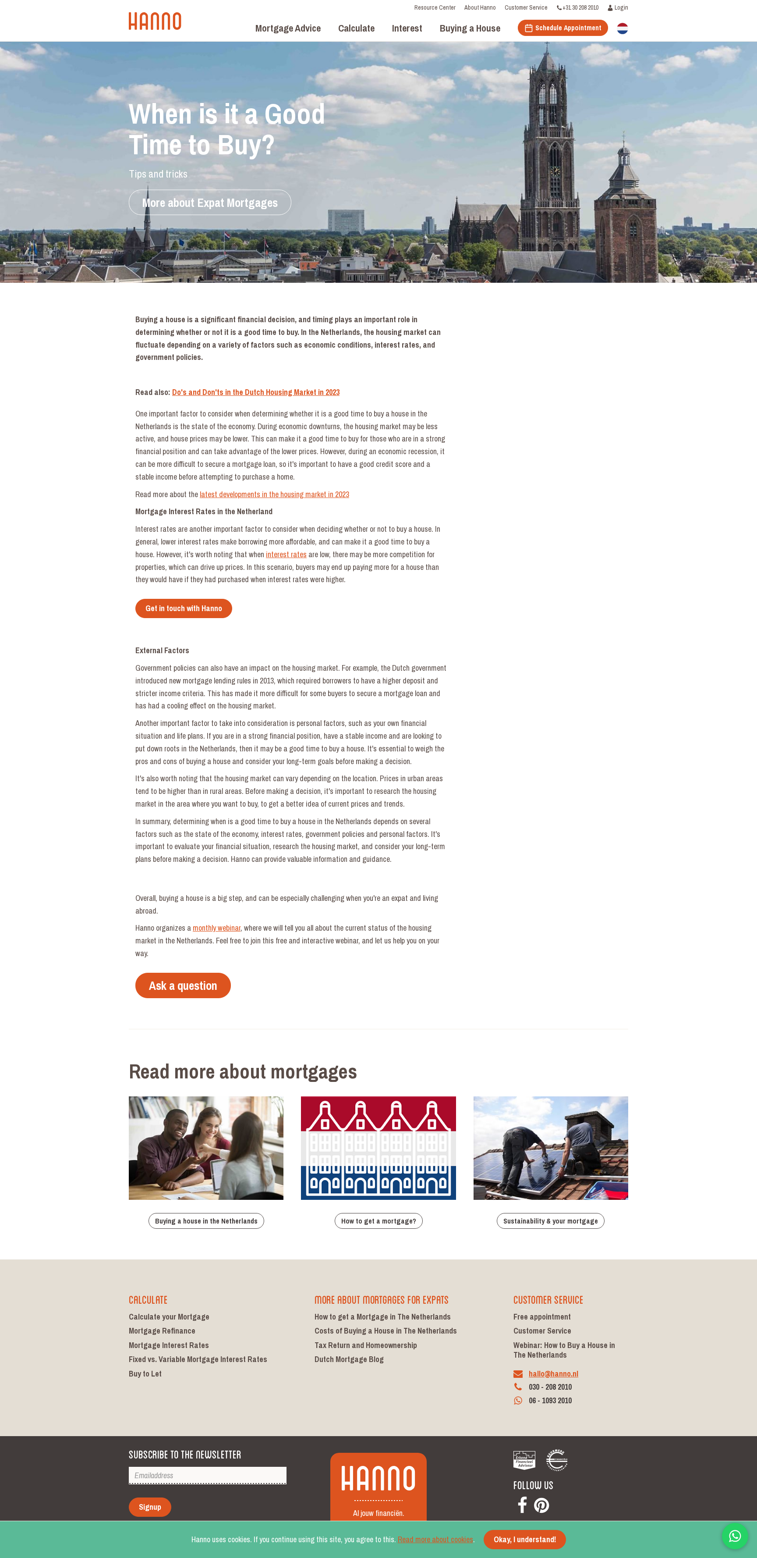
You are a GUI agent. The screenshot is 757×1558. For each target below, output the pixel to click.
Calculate (148, 1298)
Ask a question (183, 985)
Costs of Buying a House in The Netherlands (386, 1330)
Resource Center (435, 7)
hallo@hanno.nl (553, 1373)
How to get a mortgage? (378, 1221)
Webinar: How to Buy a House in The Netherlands (564, 1350)
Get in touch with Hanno (183, 608)
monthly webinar (217, 927)
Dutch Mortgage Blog (349, 1359)
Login (620, 7)
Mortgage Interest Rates (169, 1345)
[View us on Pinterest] (541, 1503)
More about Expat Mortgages (210, 202)
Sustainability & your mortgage (550, 1221)
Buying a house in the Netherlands (206, 1221)
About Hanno (480, 7)
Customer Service (526, 7)
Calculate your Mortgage (169, 1316)
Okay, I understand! (525, 1539)
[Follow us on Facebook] (522, 1503)
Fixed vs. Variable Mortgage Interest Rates (198, 1359)
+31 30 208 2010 (580, 7)
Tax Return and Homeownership (366, 1345)
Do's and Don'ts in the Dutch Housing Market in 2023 (256, 392)
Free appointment (542, 1316)
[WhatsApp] (735, 1536)
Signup (150, 1506)
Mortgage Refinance (162, 1330)
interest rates (286, 554)
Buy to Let (145, 1373)
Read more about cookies (435, 1539)
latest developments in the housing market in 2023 (274, 494)
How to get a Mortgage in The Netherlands (383, 1316)
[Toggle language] (622, 27)
